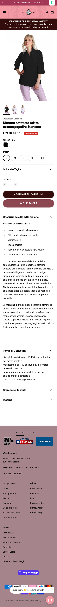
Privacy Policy (36, 508)
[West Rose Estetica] (28, 12)
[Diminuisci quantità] (4, 184)
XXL (42, 158)
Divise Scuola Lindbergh (13, 561)
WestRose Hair (9, 537)
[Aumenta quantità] (15, 184)
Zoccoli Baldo (9, 552)
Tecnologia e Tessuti (12, 512)
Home (5, 489)
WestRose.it (8, 533)
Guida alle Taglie (10, 508)
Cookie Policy (36, 512)
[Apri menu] (4, 12)
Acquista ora (28, 203)
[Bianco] (11, 145)
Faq (32, 498)
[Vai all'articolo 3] (22, 109)
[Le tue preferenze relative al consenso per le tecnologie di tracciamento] (52, 3)
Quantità (7, 179)
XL (32, 158)
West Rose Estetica (12, 119)
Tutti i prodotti (9, 493)
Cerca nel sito (36, 489)
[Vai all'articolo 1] (6, 109)
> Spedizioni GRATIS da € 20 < (28, 3)
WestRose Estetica (11, 542)
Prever (6, 556)
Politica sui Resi (37, 503)
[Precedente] (3, 3)
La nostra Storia (10, 517)
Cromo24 (7, 547)
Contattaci (35, 493)
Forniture (7, 503)
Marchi (6, 498)
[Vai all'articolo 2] (14, 109)
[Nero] (5, 145)
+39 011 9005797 (14, 473)
